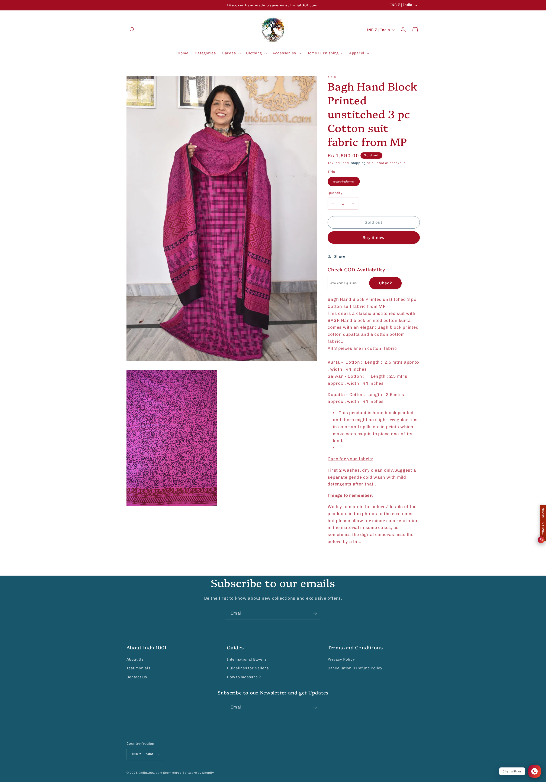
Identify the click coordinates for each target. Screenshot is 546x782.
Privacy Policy (341, 659)
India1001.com (150, 772)
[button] (132, 30)
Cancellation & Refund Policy (355, 668)
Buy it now (374, 237)
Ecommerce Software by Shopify (188, 772)
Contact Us (136, 677)
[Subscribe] (315, 613)
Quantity (335, 193)
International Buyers (247, 659)
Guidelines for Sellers (248, 668)
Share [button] (339, 256)
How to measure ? (244, 677)
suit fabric (346, 182)
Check (385, 283)
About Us (135, 659)
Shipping (358, 163)
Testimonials (138, 668)
